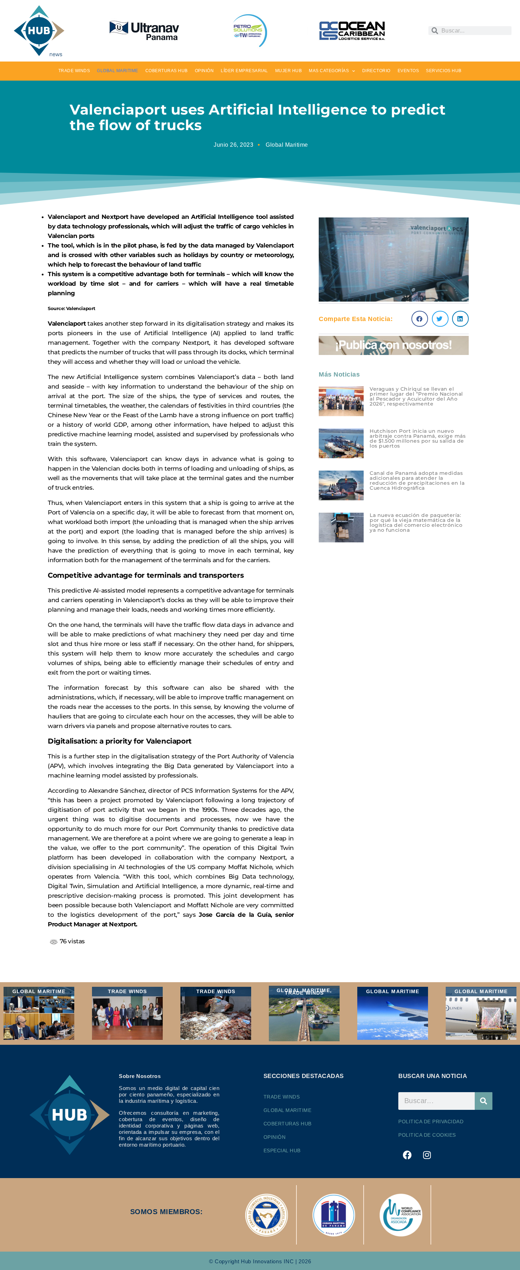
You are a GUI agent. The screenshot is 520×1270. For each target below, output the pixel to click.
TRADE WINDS (74, 71)
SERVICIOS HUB (444, 71)
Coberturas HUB (288, 1123)
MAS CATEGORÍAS (329, 71)
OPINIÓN (204, 71)
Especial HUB (282, 1150)
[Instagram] (427, 1155)
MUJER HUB (288, 71)
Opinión (275, 1137)
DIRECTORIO (376, 71)
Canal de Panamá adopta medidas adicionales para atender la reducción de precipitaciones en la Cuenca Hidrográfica (417, 480)
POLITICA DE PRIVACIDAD (430, 1121)
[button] (419, 319)
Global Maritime (287, 145)
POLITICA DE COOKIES (427, 1135)
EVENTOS (408, 71)
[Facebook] (407, 1155)
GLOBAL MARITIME (117, 71)
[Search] (483, 1101)
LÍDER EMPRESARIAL (244, 71)
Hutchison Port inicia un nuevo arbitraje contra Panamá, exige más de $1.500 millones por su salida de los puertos (418, 438)
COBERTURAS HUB (166, 71)
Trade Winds (282, 1097)
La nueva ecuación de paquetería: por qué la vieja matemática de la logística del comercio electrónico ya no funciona (416, 522)
